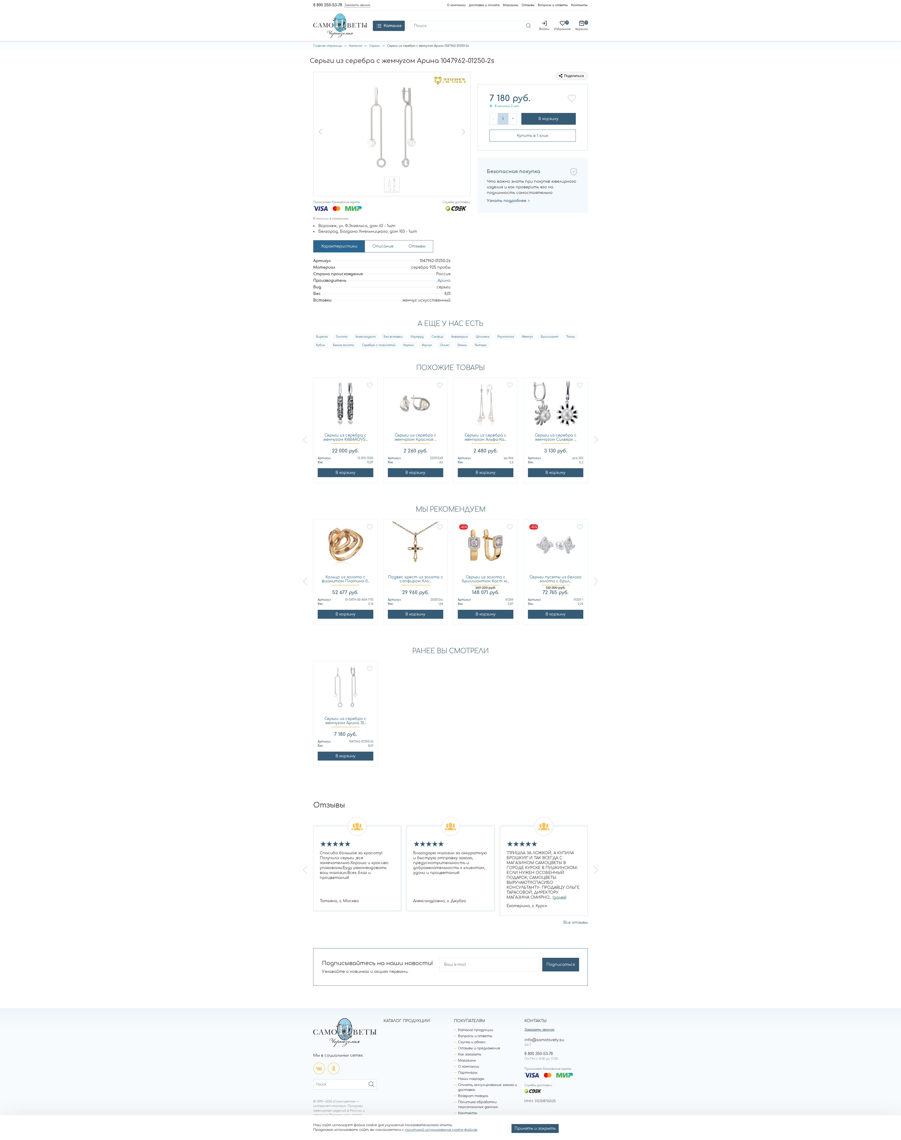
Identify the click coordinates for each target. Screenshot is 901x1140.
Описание (382, 246)
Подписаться (560, 964)
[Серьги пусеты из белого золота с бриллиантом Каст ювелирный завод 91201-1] (556, 547)
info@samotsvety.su (544, 1040)
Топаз (570, 336)
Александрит (365, 336)
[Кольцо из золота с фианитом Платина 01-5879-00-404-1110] (345, 547)
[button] (321, 132)
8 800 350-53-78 (327, 5)
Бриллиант (549, 336)
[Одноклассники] (334, 1068)
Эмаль (462, 345)
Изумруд (417, 336)
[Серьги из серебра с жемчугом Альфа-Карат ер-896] (485, 405)
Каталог (355, 45)
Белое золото (343, 345)
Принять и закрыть (535, 1128)
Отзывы (528, 5)
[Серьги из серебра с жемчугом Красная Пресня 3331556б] (415, 405)
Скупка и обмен (471, 1042)
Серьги (374, 45)
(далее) (559, 897)
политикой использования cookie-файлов (441, 1130)
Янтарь (480, 345)
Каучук (427, 345)
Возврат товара (473, 1096)
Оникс (444, 345)
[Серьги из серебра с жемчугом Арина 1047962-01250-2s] (345, 689)
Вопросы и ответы (553, 5)
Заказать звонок (539, 1030)
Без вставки (393, 336)
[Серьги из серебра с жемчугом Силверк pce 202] (556, 405)
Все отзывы (575, 922)
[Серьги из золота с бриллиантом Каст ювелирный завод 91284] (485, 547)
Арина (444, 280)
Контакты (579, 5)
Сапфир (437, 336)
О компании (456, 5)
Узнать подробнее (506, 201)
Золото (341, 336)
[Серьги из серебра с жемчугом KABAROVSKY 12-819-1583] (345, 405)
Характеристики (339, 246)
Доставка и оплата (484, 5)
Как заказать (469, 1054)
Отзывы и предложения (479, 1048)
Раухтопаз (505, 336)
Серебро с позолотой (378, 345)
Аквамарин (459, 336)
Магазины (510, 5)
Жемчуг (527, 336)
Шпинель (482, 336)
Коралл (408, 345)
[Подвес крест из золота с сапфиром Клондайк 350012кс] (415, 547)
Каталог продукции (475, 1030)
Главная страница (327, 45)
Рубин (320, 345)
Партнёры (467, 1072)
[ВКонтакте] (319, 1068)
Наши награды (471, 1079)
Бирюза (322, 336)
